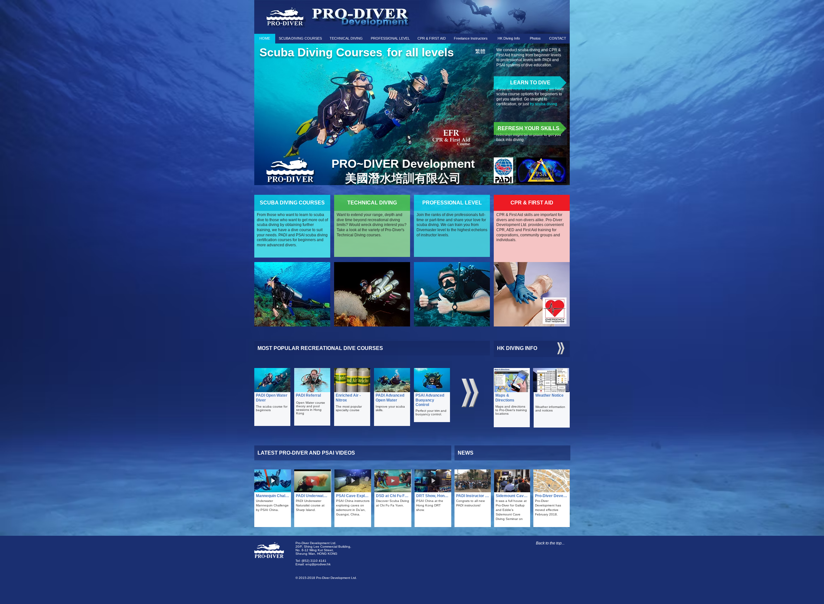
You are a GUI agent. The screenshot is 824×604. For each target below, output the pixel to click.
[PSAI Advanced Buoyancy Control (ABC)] (432, 380)
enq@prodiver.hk (318, 564)
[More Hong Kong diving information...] (561, 348)
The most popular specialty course (349, 408)
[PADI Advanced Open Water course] (392, 380)
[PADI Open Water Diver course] (272, 380)
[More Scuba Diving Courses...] (470, 392)
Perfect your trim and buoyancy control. (431, 412)
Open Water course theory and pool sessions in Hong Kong (310, 408)
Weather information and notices (550, 408)
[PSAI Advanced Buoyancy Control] (450, 139)
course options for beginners (533, 94)
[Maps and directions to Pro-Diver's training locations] (512, 380)
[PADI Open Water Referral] (312, 380)
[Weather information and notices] (551, 380)
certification (506, 104)
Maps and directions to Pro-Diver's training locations (511, 410)
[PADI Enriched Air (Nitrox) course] (352, 380)
